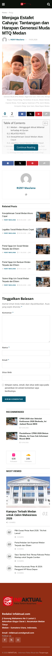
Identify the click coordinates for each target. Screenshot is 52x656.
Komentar (8, 312)
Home (4, 12)
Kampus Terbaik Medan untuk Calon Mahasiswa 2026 (21, 515)
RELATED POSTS (18, 133)
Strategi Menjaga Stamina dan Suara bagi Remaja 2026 (27, 154)
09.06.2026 (22, 269)
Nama (6, 347)
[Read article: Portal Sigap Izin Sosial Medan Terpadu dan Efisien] (43, 249)
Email (5, 360)
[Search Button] (48, 4)
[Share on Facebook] (22, 114)
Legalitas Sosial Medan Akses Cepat (27, 143)
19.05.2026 (33, 39)
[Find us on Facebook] (4, 639)
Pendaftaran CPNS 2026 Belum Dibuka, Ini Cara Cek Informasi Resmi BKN (33, 436)
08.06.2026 (22, 285)
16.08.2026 (25, 428)
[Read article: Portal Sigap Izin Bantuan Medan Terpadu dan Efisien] (43, 266)
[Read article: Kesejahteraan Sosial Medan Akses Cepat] (43, 217)
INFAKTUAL (12, 652)
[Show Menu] (3, 4)
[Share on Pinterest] (38, 114)
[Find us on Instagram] (18, 639)
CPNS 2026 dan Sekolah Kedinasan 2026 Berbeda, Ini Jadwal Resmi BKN (32, 421)
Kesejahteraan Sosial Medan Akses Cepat (27, 138)
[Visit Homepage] (25, 4)
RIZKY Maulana (17, 39)
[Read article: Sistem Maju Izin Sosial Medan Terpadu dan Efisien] (43, 282)
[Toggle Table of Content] (44, 123)
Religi (11, 12)
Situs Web (7, 372)
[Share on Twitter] (30, 114)
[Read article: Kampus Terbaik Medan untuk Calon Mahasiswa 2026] (28, 492)
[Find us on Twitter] (11, 639)
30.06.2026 (22, 220)
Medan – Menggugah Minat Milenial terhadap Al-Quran (27, 129)
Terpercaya (43, 652)
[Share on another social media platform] (46, 114)
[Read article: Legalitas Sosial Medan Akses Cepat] (43, 233)
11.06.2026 (22, 252)
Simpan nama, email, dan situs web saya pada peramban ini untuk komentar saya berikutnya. (27, 387)
